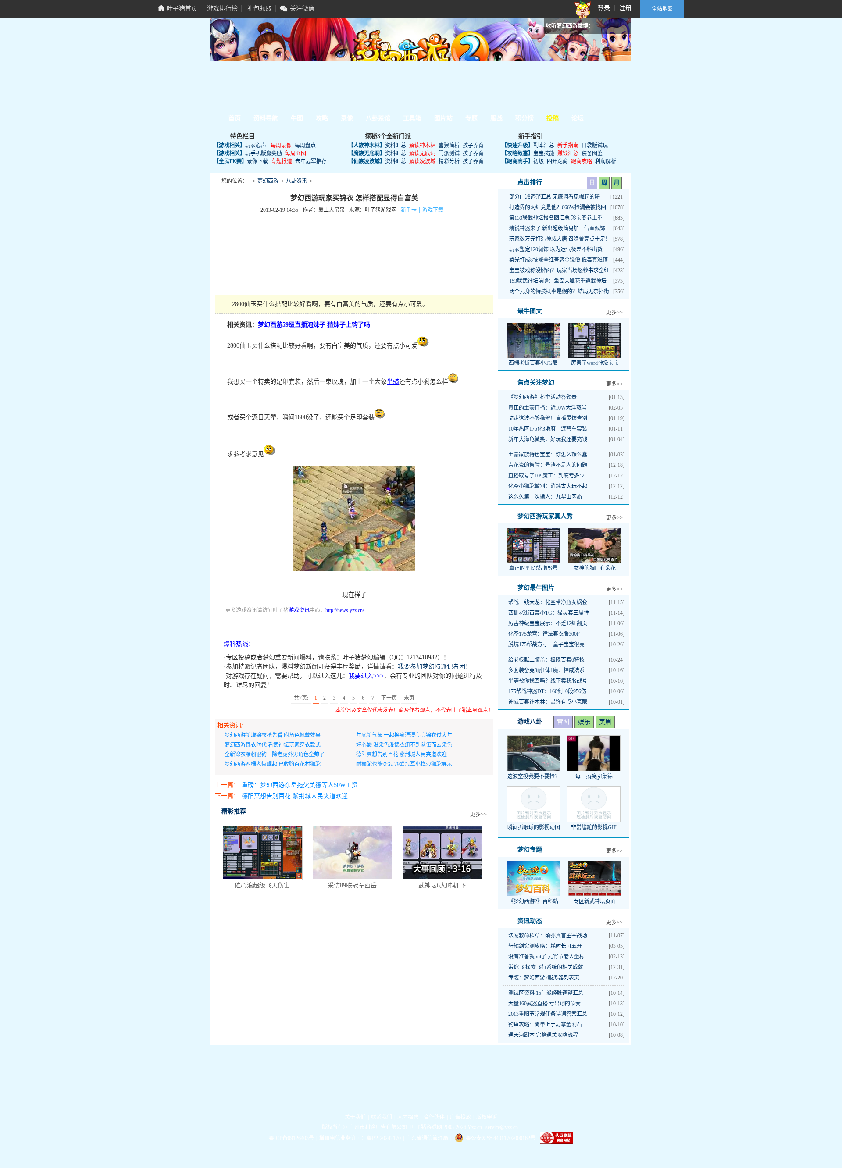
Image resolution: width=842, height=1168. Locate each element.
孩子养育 (473, 145)
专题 (471, 118)
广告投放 (460, 1117)
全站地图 (662, 9)
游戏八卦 (529, 721)
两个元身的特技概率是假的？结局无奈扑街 (559, 291)
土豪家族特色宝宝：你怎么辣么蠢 (547, 455)
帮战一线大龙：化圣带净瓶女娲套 (547, 602)
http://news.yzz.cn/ (344, 610)
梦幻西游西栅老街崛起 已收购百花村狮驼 (273, 764)
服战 (496, 118)
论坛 (577, 118)
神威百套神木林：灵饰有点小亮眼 (547, 702)
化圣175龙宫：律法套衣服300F (544, 634)
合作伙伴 (434, 1117)
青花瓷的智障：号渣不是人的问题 (547, 465)
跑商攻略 (581, 161)
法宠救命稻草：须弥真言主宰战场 (547, 936)
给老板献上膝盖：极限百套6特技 (546, 660)
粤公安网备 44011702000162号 (500, 1138)
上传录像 (243, 627)
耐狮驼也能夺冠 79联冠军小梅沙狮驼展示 (404, 764)
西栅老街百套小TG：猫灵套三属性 (548, 613)
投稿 (552, 118)
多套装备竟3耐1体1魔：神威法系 (546, 670)
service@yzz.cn (501, 1127)
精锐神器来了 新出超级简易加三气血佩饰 (557, 228)
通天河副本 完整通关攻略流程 (543, 1035)
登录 (604, 8)
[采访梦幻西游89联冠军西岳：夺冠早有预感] (352, 853)
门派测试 (449, 153)
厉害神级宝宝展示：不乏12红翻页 (547, 623)
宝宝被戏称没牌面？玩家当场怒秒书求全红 (559, 270)
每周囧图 (295, 153)
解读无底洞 (422, 153)
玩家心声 (255, 145)
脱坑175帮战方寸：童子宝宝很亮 (546, 644)
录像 (347, 118)
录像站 (426, 101)
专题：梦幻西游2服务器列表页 (543, 978)
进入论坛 (596, 85)
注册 (625, 8)
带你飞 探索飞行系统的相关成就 (545, 967)
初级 (538, 161)
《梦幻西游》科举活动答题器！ (545, 397)
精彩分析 (449, 161)
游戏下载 (432, 210)
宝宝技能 (543, 153)
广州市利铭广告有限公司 (378, 1127)
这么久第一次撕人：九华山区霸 (545, 497)
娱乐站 (388, 101)
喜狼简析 (449, 145)
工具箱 (233, 101)
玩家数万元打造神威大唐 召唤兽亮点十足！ (559, 239)
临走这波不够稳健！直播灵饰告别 (547, 418)
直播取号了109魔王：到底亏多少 (546, 476)
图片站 (272, 101)
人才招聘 (407, 1117)
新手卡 (409, 210)
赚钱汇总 (567, 153)
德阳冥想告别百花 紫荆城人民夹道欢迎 (401, 754)
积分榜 (524, 118)
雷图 (563, 722)
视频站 (311, 101)
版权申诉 (486, 1117)
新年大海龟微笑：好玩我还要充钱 (547, 439)
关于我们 (355, 1117)
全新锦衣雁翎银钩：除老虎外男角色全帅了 (275, 754)
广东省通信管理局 (427, 1138)
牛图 (297, 118)
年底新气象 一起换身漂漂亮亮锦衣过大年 (404, 735)
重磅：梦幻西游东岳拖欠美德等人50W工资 (300, 785)
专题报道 (281, 161)
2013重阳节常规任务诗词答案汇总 (547, 1014)
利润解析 (605, 161)
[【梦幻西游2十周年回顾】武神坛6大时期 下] (442, 853)
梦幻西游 (267, 181)
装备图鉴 (592, 153)
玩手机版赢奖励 (263, 153)
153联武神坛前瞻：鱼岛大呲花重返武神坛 (558, 281)
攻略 (322, 118)
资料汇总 (395, 145)
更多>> (478, 815)
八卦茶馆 (378, 118)
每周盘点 (305, 145)
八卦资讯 (296, 181)
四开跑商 (557, 161)
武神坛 (349, 101)
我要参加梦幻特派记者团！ (434, 666)
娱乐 (584, 722)
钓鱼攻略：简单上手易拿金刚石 (545, 1025)
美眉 (605, 722)
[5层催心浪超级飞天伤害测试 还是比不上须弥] (262, 853)
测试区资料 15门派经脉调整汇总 (545, 993)
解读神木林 (422, 145)
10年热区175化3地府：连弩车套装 (547, 429)
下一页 (389, 698)
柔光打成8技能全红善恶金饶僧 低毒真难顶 (558, 260)
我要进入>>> (366, 676)
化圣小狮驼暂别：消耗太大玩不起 (547, 486)
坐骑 (393, 381)
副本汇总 (543, 145)
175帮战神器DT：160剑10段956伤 (547, 691)
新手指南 (567, 145)
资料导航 (265, 118)
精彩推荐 (233, 811)
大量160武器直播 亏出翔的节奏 (544, 1004)
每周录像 (281, 145)
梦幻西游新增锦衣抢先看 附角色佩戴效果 (273, 735)
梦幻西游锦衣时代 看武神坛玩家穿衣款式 (273, 745)
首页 (234, 118)
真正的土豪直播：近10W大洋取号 (547, 408)
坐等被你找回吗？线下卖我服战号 (547, 681)
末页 (409, 698)
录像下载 (257, 161)
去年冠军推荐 (311, 161)
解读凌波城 (422, 161)
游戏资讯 (299, 610)
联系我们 (381, 1117)
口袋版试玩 (595, 145)
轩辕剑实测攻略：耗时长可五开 (545, 946)
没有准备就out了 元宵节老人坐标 (546, 957)
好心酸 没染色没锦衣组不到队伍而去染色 (404, 745)
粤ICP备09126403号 (291, 1138)
